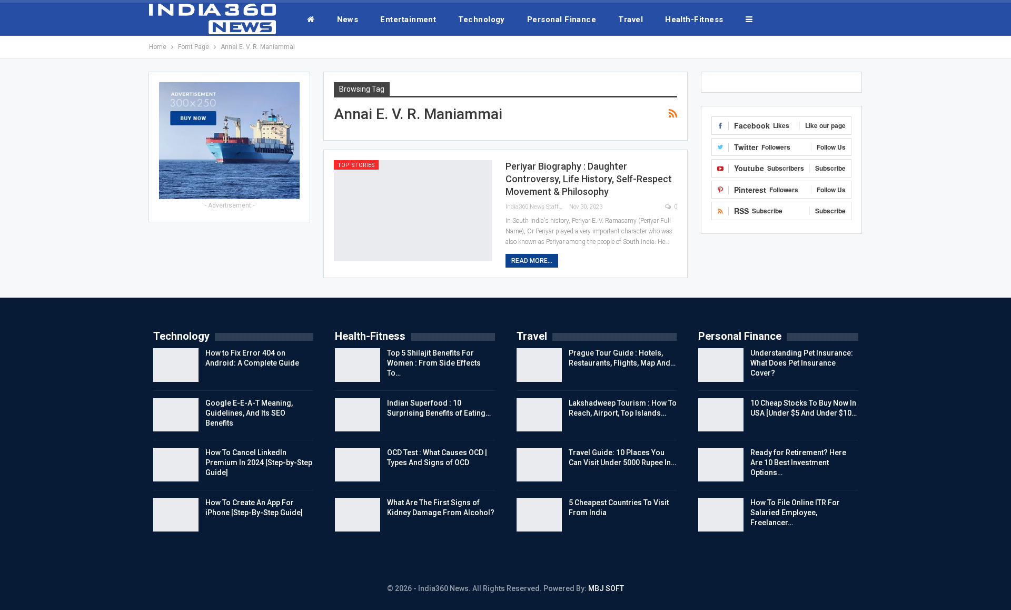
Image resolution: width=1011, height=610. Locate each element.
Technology (481, 19)
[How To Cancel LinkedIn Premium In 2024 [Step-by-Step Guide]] (176, 464)
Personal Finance (561, 19)
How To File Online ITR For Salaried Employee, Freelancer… (795, 512)
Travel (630, 19)
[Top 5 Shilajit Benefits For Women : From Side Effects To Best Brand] (357, 365)
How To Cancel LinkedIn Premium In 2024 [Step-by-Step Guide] (258, 462)
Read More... (531, 260)
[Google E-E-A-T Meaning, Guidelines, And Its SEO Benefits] (176, 415)
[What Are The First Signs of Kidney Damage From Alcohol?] (357, 515)
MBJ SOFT (606, 588)
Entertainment (408, 19)
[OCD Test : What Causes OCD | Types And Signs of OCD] (357, 464)
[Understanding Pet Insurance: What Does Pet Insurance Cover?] (721, 365)
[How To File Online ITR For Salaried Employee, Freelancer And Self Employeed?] (721, 515)
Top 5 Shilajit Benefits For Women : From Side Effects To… (434, 363)
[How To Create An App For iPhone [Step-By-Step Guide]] (176, 515)
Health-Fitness (694, 19)
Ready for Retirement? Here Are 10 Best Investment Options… (798, 462)
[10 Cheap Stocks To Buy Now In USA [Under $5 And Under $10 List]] (721, 415)
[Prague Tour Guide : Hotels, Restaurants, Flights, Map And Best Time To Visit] (539, 365)
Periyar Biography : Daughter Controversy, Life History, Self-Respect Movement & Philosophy (589, 179)
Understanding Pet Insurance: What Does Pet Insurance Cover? (801, 363)
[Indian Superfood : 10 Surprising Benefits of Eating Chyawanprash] (357, 415)
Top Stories (356, 165)
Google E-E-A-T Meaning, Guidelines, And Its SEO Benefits (249, 413)
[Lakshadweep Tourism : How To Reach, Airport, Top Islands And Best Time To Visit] (539, 415)
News (348, 19)
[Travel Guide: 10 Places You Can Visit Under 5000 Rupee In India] (539, 464)
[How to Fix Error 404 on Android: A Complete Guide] (176, 365)
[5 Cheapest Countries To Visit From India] (539, 515)
